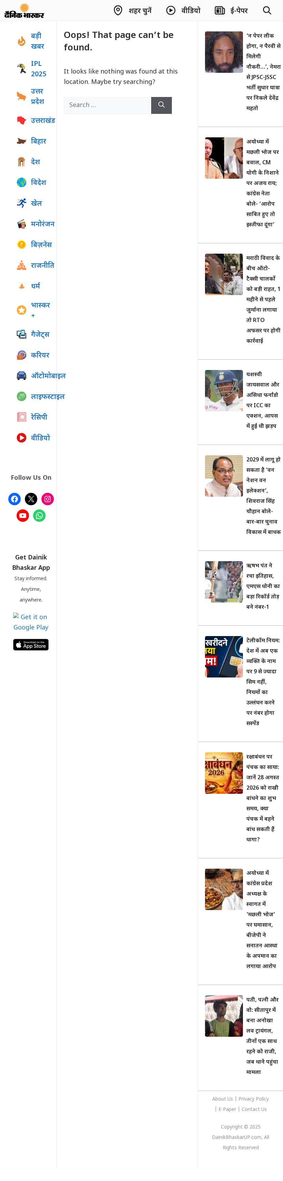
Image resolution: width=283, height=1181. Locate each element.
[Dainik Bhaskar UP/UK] (24, 10)
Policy (262, 1099)
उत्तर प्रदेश (37, 97)
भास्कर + (40, 311)
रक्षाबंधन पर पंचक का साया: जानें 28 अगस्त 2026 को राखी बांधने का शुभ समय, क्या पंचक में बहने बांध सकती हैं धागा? (262, 799)
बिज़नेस (41, 245)
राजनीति (42, 266)
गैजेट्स (40, 335)
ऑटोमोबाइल (42, 376)
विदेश (38, 183)
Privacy (247, 1099)
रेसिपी (39, 417)
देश (35, 162)
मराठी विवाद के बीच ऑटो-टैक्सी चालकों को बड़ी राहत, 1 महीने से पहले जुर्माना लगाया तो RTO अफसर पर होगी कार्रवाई (263, 300)
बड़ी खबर (37, 41)
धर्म (35, 286)
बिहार (38, 141)
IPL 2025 (38, 69)
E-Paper (227, 1109)
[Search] (161, 105)
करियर (40, 355)
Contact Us (254, 1109)
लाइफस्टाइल (42, 397)
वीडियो (40, 438)
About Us (223, 1099)
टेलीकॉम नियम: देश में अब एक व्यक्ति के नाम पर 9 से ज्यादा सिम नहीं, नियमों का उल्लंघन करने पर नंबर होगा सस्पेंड (263, 682)
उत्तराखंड (42, 121)
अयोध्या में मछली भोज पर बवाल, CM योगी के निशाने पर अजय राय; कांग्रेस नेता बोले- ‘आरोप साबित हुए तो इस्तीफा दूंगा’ (262, 184)
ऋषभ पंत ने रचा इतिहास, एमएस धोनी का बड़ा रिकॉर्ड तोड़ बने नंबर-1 (263, 587)
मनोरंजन (42, 224)
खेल (36, 203)
